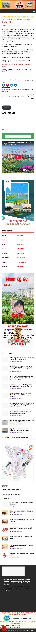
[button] (34, 11)
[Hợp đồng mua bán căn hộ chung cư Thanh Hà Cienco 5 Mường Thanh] (5, 432)
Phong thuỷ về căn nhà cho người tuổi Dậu (21, 528)
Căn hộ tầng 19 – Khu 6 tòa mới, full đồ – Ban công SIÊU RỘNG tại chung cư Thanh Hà (22, 367)
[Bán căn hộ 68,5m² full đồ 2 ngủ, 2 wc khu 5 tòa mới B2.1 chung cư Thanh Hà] (5, 388)
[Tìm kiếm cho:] (18, 136)
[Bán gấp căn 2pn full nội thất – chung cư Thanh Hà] (5, 506)
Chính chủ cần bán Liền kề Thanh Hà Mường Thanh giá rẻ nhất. (20, 412)
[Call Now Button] (4, 628)
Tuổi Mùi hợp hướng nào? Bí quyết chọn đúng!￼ (21, 545)
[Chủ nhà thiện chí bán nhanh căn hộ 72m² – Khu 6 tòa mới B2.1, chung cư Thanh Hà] (5, 396)
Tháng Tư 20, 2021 (8, 25)
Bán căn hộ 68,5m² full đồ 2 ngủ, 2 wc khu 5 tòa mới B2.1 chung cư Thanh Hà (21, 385)
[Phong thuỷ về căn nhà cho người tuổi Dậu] (5, 531)
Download (4, 486)
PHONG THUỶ (6, 498)
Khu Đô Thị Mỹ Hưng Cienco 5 (12, 494)
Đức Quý (17, 25)
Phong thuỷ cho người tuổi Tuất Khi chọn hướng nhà (22, 520)
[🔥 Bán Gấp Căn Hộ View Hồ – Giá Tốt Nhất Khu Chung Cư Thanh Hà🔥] (5, 361)
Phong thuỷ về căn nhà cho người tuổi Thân (21, 537)
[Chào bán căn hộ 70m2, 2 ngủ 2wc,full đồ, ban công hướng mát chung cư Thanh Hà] (5, 406)
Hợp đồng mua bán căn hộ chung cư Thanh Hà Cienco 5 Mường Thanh (20, 429)
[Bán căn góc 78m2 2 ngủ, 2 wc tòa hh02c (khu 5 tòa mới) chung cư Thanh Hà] (5, 379)
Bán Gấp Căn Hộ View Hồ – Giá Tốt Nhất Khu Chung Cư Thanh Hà (22, 358)
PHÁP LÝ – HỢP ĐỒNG (9, 354)
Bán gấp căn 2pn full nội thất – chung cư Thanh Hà (21, 503)
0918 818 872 (18, 618)
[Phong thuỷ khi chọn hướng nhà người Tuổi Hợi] (5, 514)
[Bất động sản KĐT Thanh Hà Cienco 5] (18, 8)
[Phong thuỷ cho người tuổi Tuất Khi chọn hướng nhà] (5, 523)
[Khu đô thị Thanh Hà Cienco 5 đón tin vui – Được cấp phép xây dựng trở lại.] (18, 571)
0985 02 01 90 (27, 618)
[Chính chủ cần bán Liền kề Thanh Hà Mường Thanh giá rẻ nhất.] (5, 415)
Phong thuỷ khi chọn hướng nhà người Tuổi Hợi (21, 511)
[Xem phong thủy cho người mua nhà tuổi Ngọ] (5, 557)
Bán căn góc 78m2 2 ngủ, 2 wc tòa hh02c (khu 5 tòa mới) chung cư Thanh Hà (21, 377)
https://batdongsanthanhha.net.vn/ (10, 627)
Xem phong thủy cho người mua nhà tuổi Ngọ (22, 554)
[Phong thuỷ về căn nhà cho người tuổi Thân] (5, 540)
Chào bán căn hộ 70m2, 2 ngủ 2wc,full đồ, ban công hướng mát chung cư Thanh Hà (22, 404)
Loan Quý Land (29, 630)
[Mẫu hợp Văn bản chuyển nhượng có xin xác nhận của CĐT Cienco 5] (5, 423)
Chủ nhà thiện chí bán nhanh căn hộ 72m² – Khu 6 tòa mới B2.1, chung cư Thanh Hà (20, 394)
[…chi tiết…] (7, 590)
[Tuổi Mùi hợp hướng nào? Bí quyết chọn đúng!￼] (5, 548)
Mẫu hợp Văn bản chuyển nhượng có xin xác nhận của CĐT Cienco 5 (22, 421)
